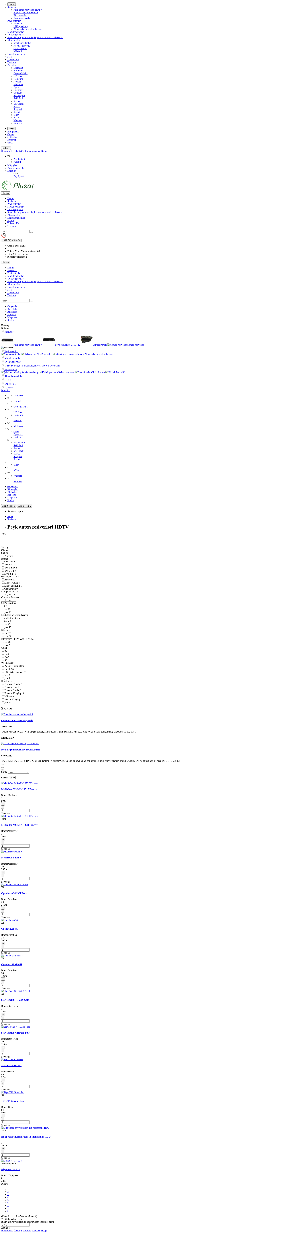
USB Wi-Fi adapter (14, 672)
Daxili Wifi (10, 669)
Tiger (16, 115)
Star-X (17, 106)
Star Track (19, 103)
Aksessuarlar (13, 40)
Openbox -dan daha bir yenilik (17, 720)
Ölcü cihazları (20, 48)
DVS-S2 (8, 573)
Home (10, 516)
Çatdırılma (12, 137)
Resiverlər (12, 7)
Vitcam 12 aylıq (12, 699)
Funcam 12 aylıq (12, 693)
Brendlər (11, 65)
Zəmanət (11, 140)
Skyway (18, 101)
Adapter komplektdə (14, 666)
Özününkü (9, 589)
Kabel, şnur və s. (22, 45)
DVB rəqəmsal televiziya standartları (20, 749)
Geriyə (11, 4)
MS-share (9, 696)
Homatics (18, 79)
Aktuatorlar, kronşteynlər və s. (28, 29)
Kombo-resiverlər (22, 18)
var (6, 609)
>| (8, 1211)
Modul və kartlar (15, 32)
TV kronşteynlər (15, 34)
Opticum (18, 92)
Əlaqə (10, 142)
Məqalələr (12, 317)
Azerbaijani (19, 159)
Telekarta (11, 62)
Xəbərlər (11, 314)
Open (16, 87)
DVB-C (8, 564)
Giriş (16, 173)
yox (6, 612)
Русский (18, 162)
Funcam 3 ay (11, 687)
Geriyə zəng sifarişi (16, 245)
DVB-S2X (10, 567)
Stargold (18, 109)
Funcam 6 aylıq (12, 690)
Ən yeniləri (12, 306)
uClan (16, 117)
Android (8, 579)
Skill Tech (18, 98)
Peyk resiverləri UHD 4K (26, 12)
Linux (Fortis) (11, 582)
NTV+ (10, 56)
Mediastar (18, 84)
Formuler (18, 70)
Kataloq (5, 328)
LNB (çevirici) (21, 26)
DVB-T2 (9, 570)
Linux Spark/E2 (12, 585)
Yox (6, 675)
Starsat (17, 112)
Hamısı (10, 198)
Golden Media (21, 73)
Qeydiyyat (19, 176)
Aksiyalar (12, 311)
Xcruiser (18, 123)
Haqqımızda (13, 131)
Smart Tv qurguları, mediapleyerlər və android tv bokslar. (35, 37)
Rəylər (10, 320)
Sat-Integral (19, 95)
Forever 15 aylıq (12, 684)
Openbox (18, 90)
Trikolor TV (13, 59)
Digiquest (18, 68)
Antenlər (18, 23)
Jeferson (18, 81)
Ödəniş (10, 134)
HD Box (18, 76)
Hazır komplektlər (16, 54)
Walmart (18, 120)
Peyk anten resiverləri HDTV (28, 9)
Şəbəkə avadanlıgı (22, 43)
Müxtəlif (18, 51)
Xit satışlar (12, 309)
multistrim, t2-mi (12, 618)
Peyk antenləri (14, 21)
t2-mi (7, 621)
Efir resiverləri (20, 15)
